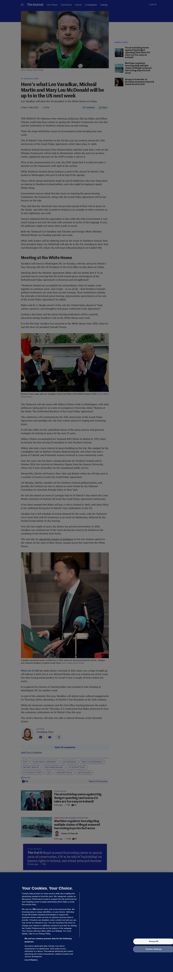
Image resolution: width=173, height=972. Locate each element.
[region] (86, 922)
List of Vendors (31, 960)
